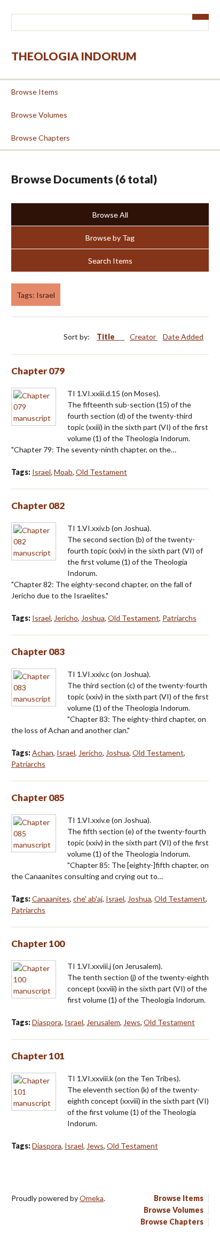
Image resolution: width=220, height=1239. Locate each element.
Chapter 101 (38, 1055)
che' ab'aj (88, 898)
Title (106, 336)
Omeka (92, 1198)
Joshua (93, 617)
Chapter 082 (38, 505)
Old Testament (101, 471)
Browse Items (34, 91)
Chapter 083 (38, 651)
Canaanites (51, 898)
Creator (144, 336)
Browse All (110, 214)
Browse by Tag (110, 237)
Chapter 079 (38, 370)
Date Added (183, 336)
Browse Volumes (39, 114)
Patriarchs (179, 617)
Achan (42, 752)
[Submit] (200, 17)
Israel (41, 471)
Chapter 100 (38, 943)
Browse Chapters (40, 137)
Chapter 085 (38, 797)
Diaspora (46, 1022)
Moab (63, 471)
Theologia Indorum (74, 56)
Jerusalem (103, 1022)
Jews (131, 1022)
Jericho (66, 617)
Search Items (110, 260)
